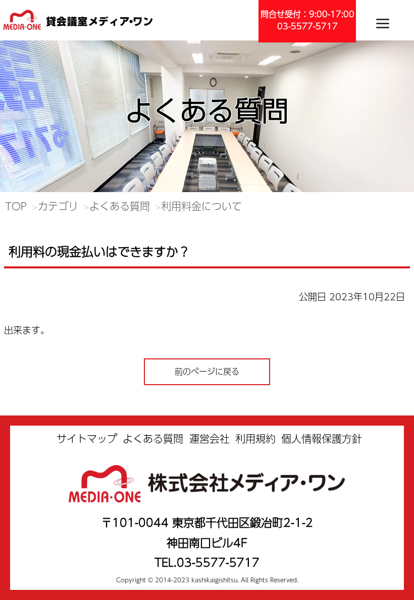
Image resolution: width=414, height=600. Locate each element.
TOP (16, 206)
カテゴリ (58, 206)
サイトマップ (87, 438)
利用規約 (255, 438)
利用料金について (201, 206)
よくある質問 (119, 206)
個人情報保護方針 (321, 438)
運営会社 (209, 438)
